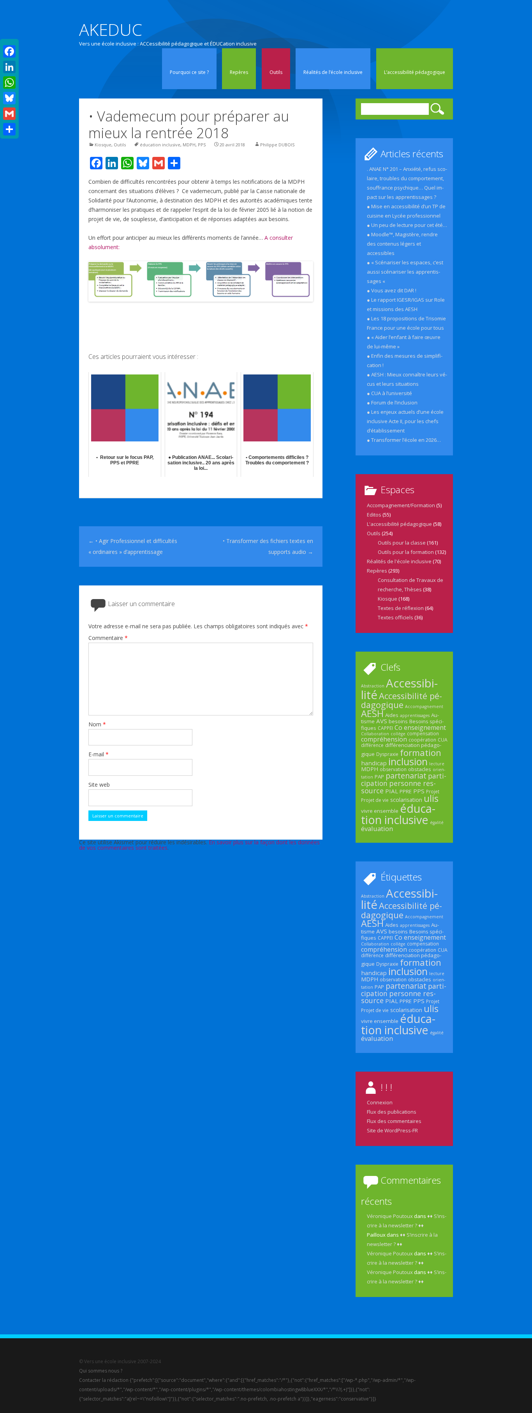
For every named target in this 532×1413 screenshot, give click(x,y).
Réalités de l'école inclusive (399, 561)
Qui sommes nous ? (100, 1370)
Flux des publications (391, 1111)
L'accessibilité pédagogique (399, 523)
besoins (398, 721)
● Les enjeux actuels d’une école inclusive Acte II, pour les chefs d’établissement (405, 421)
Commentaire (108, 637)
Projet (432, 791)
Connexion (380, 1102)
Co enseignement (420, 727)
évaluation (377, 828)
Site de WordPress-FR (392, 1130)
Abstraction (372, 686)
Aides (391, 715)
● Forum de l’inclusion (392, 402)
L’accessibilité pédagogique (414, 72)
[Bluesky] (9, 98)
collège (398, 733)
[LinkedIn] (9, 67)
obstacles (419, 769)
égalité (437, 822)
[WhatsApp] (9, 82)
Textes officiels (395, 617)
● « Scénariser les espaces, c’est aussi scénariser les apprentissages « (405, 272)
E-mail (98, 754)
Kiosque (103, 145)
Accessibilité (399, 688)
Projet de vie (375, 800)
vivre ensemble (379, 810)
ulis (431, 798)
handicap (374, 763)
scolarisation (406, 799)
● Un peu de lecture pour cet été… (407, 224)
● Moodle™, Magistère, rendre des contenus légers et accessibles (402, 244)
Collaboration (375, 733)
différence (372, 745)
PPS (202, 145)
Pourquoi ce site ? (189, 72)
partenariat (406, 775)
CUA (442, 739)
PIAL (391, 791)
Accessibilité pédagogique (401, 700)
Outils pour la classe (402, 542)
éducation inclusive (160, 145)
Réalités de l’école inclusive (333, 72)
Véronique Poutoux (390, 1216)
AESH (372, 713)
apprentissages (415, 715)
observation (393, 769)
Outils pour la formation (406, 551)
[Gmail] (9, 113)
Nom (97, 724)
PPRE (406, 791)
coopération (422, 739)
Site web (99, 784)
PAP (379, 776)
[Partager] (9, 129)
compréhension (384, 739)
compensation (423, 733)
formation (420, 752)
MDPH (189, 145)
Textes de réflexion (401, 608)
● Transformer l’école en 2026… (404, 439)
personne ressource (398, 787)
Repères (239, 72)
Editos (374, 514)
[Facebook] (9, 51)
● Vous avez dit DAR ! (391, 290)
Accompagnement (424, 706)
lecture (436, 763)
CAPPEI (385, 728)
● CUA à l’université (389, 393)
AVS (381, 721)
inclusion (408, 761)
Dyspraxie (387, 754)
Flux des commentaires (394, 1121)
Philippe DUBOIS (277, 145)
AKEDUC (110, 29)
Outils (276, 72)
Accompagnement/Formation (401, 505)
